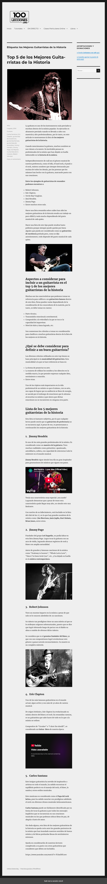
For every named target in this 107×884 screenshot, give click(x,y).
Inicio (9, 29)
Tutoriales (18, 29)
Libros (72, 29)
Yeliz (8, 125)
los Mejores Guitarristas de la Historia (13, 152)
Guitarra (9, 131)
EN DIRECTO (33, 29)
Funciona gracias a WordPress (30, 869)
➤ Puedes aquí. (88, 53)
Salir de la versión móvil (53, 881)
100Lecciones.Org (13, 869)
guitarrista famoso (13, 141)
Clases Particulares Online (54, 29)
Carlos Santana (12, 134)
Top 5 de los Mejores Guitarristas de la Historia (36, 60)
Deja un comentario (14, 159)
